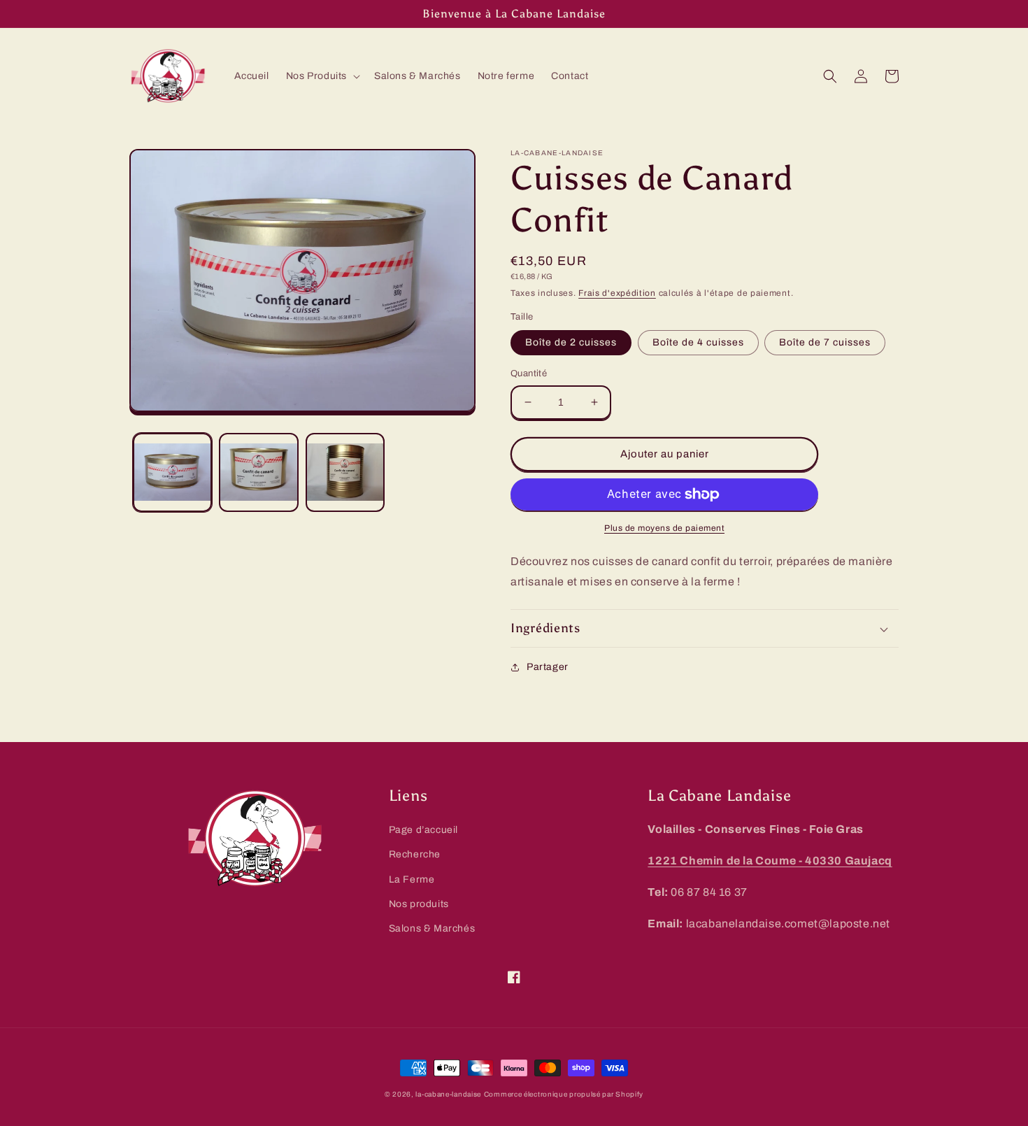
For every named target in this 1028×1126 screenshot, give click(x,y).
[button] (322, 76)
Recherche (415, 854)
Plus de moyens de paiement (664, 528)
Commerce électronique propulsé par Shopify (563, 1094)
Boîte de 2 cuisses (571, 342)
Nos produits (419, 904)
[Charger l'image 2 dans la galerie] (258, 473)
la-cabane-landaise (448, 1094)
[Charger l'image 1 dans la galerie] (172, 473)
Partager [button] (548, 667)
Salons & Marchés (432, 928)
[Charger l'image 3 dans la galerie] (345, 473)
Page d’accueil (423, 830)
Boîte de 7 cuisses (825, 342)
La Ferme (412, 879)
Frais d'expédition (617, 293)
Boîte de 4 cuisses (698, 342)
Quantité (529, 373)
